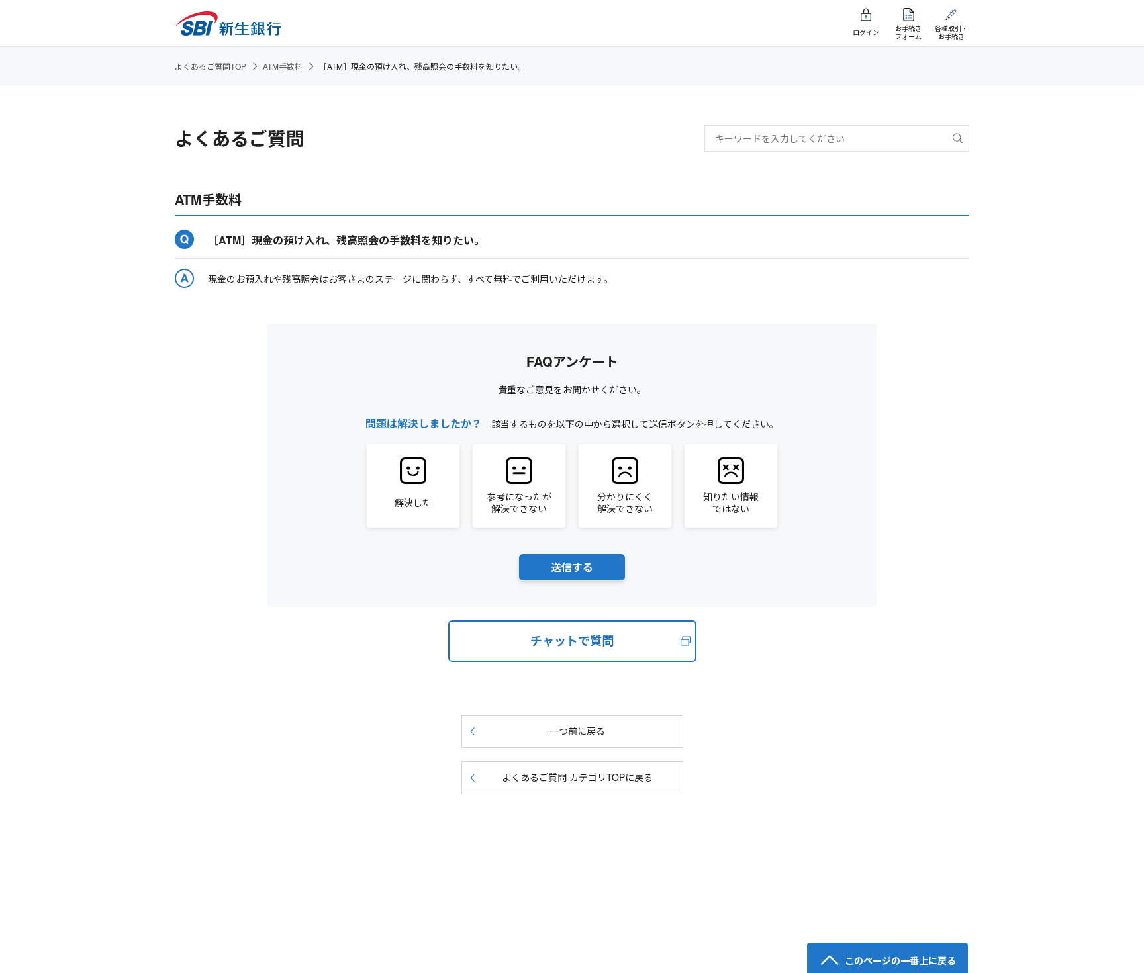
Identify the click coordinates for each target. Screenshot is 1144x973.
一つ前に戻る (577, 730)
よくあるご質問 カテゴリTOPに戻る (577, 777)
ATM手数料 (283, 65)
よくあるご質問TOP (210, 65)
